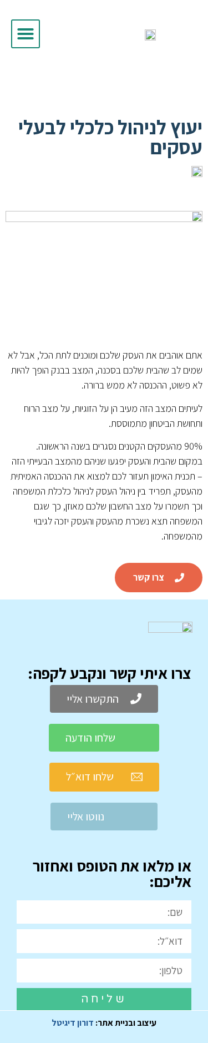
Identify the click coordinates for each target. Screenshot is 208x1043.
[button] (25, 33)
